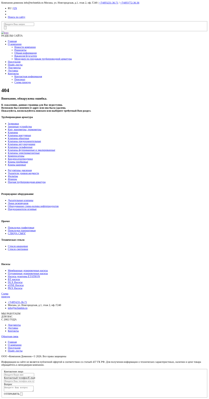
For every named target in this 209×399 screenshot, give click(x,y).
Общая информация (25, 53)
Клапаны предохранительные (24, 141)
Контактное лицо (13, 371)
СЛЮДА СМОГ (17, 233)
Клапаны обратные (18, 138)
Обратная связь (9, 336)
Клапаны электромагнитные (24, 153)
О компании (15, 44)
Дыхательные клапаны (20, 200)
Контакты (13, 73)
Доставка (13, 70)
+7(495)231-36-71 (108, 2)
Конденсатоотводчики (20, 158)
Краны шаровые (17, 164)
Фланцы (12, 179)
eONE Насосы (16, 285)
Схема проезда (22, 82)
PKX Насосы (15, 288)
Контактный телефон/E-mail (19, 377)
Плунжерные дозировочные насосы (28, 273)
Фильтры (13, 176)
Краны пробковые (18, 161)
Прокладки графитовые (21, 227)
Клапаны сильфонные (20, 147)
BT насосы (14, 279)
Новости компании (25, 47)
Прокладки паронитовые (22, 230)
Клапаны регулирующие (21, 144)
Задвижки (13, 123)
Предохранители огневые (22, 209)
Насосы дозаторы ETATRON (24, 276)
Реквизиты (20, 50)
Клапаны (13, 132)
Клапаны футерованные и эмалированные (31, 150)
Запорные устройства (20, 126)
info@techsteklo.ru (17, 308)
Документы (14, 67)
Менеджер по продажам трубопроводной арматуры (43, 58)
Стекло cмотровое (18, 249)
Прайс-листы (15, 64)
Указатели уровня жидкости (23, 173)
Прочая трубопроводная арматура (27, 182)
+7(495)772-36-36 (129, 2)
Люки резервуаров (18, 203)
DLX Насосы (15, 282)
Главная (12, 41)
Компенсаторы (16, 156)
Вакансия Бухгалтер (25, 56)
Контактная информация (28, 76)
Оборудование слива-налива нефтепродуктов (33, 206)
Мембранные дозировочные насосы (28, 270)
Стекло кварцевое (18, 246)
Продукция (14, 61)
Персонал (19, 79)
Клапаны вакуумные (19, 135)
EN (15, 8)
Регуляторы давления (20, 170)
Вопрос (8, 384)
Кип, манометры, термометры (24, 129)
